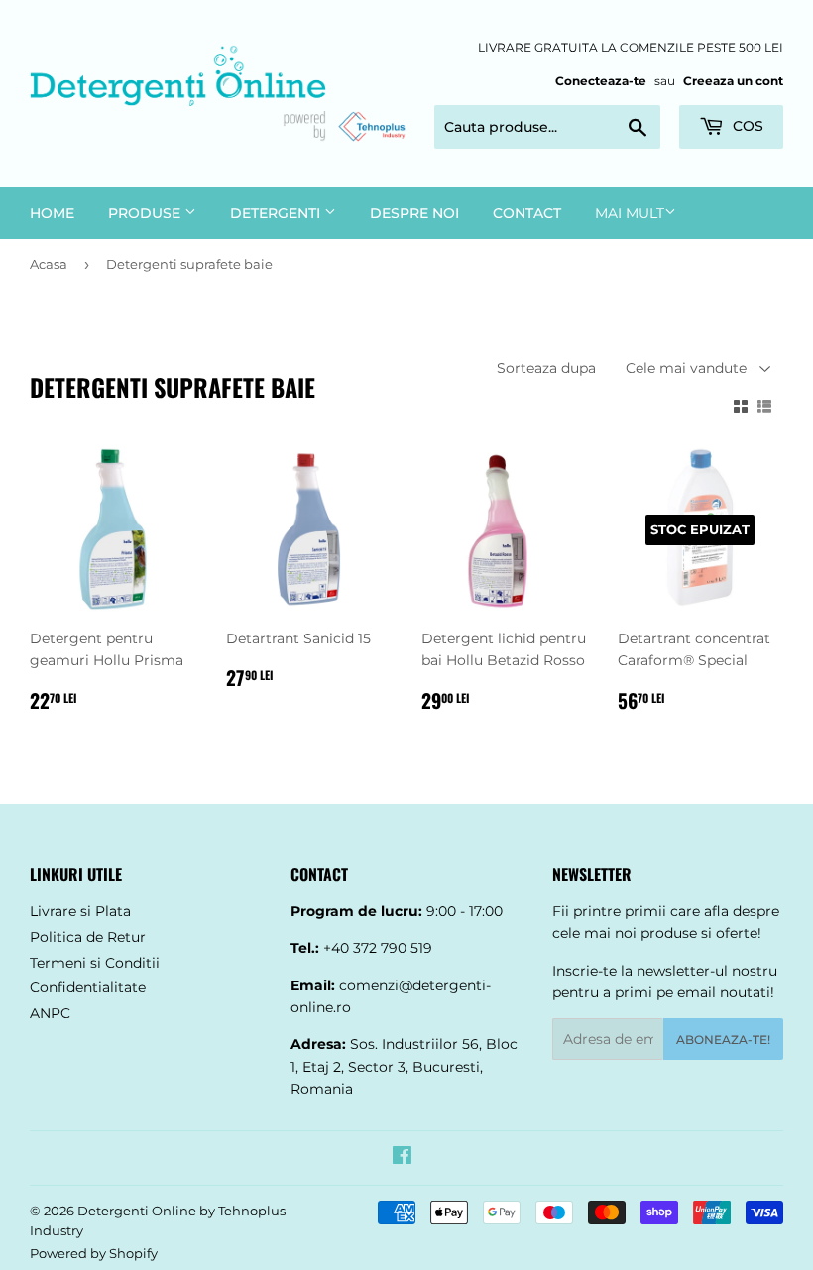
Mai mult (629, 213)
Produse (146, 213)
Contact (527, 213)
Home (52, 213)
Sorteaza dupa (546, 368)
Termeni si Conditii (95, 963)
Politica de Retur (88, 937)
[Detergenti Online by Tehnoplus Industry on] (402, 1158)
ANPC (50, 1013)
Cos (746, 126)
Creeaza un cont (733, 80)
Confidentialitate (88, 987)
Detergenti (277, 213)
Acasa (48, 264)
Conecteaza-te (600, 80)
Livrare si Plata (80, 911)
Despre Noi (414, 213)
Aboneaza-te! (723, 1039)
